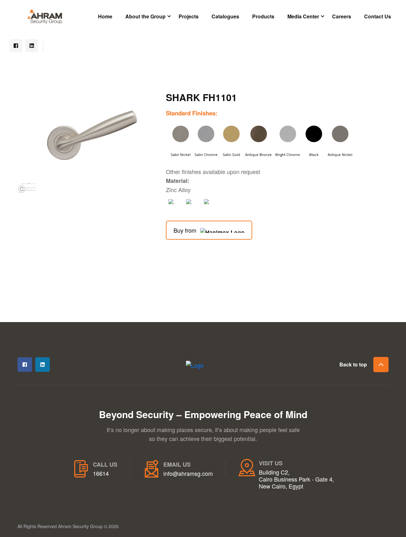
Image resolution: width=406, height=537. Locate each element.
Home (105, 16)
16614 (101, 473)
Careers (341, 16)
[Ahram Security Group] (45, 15)
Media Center (303, 16)
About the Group (145, 16)
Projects (189, 16)
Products (263, 16)
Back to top (353, 364)
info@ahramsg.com (188, 473)
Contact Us (377, 16)
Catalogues (225, 16)
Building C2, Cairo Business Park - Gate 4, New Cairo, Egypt (296, 479)
